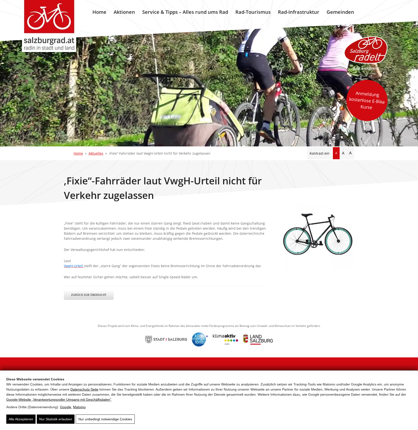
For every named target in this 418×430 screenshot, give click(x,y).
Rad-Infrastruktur (298, 12)
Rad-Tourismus (253, 12)
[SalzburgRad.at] (49, 26)
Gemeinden (340, 12)
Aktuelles (96, 153)
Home (99, 12)
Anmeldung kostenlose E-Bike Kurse (367, 100)
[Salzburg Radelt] (366, 53)
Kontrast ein (319, 153)
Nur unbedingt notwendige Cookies (105, 419)
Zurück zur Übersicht (88, 295)
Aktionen (124, 12)
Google (65, 407)
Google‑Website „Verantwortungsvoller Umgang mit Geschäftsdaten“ (58, 399)
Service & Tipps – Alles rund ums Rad (185, 12)
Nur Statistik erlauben (55, 419)
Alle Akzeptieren (21, 419)
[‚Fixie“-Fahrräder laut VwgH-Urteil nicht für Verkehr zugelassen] (318, 269)
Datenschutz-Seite (84, 389)
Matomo (79, 407)
